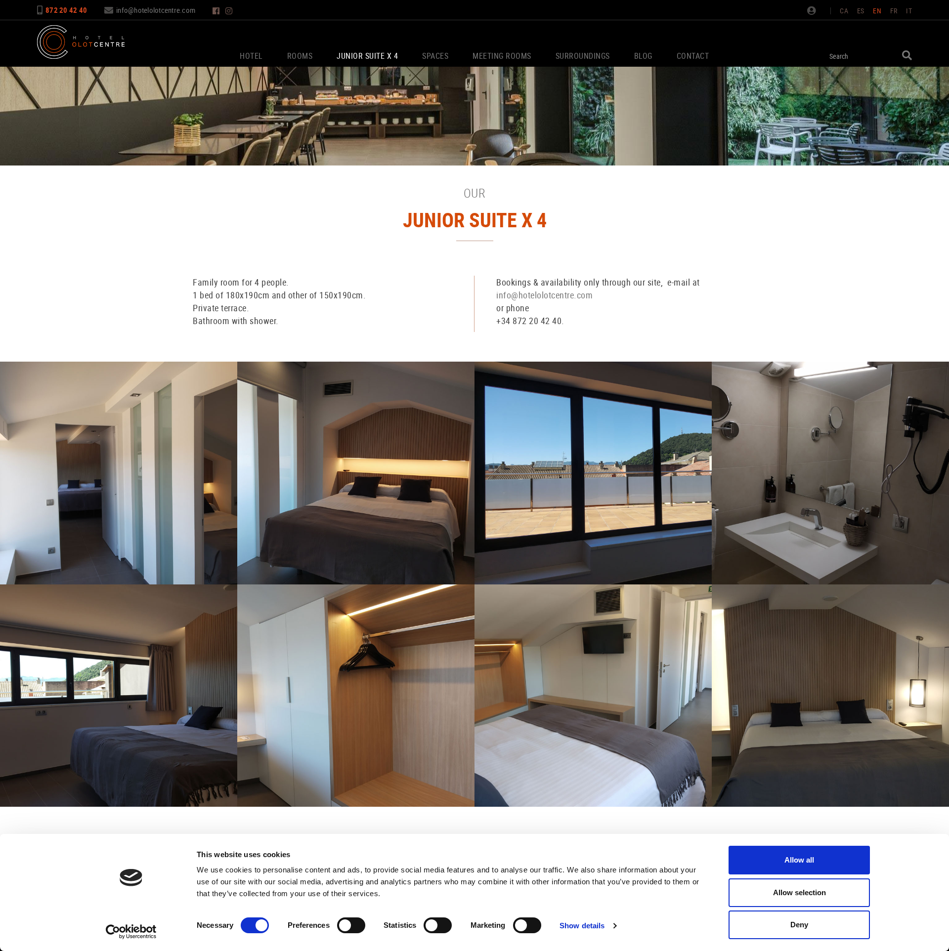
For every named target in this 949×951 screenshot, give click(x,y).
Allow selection (799, 892)
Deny (799, 924)
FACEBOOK (217, 11)
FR (894, 10)
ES (860, 10)
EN (877, 10)
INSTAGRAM (229, 11)
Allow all (799, 860)
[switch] (351, 925)
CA (844, 10)
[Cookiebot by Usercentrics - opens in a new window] (131, 931)
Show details (582, 925)
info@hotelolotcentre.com (155, 10)
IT (909, 10)
